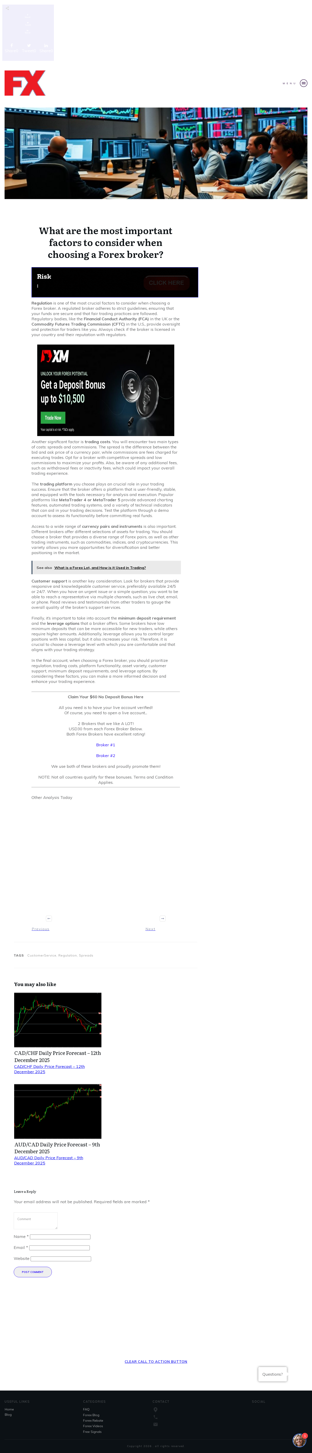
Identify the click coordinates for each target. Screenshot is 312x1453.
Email (21, 1247)
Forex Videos (93, 1426)
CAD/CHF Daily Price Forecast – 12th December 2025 (57, 1056)
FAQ (86, 1409)
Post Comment (33, 1272)
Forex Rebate (93, 1420)
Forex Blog (91, 1415)
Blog (8, 1415)
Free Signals (92, 1432)
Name (21, 1236)
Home (9, 1409)
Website (21, 1258)
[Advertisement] (156, 34)
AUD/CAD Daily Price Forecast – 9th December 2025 (57, 1147)
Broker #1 (105, 744)
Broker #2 (105, 755)
